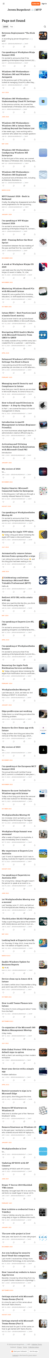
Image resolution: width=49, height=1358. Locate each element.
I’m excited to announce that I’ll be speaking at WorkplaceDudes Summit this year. (18, 653)
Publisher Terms (37, 1344)
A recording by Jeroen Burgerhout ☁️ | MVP (17, 40)
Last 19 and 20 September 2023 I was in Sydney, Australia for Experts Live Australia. (19, 857)
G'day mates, (7, 1033)
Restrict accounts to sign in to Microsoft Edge (16, 1092)
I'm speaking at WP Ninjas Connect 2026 (15, 222)
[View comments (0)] (13, 46)
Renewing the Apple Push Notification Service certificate (17, 666)
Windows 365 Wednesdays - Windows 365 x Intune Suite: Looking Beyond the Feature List (18, 126)
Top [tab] (11, 27)
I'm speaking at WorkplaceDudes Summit (18, 647)
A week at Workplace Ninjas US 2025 (18, 265)
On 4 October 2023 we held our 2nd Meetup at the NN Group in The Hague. (17, 819)
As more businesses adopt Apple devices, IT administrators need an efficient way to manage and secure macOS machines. (19, 431)
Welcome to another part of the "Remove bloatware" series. (18, 1114)
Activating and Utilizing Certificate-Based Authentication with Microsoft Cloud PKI (18, 447)
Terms (25, 1347)
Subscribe (35, 4)
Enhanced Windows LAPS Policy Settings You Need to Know (18, 360)
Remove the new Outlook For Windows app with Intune (16, 792)
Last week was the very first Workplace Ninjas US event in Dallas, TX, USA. (17, 271)
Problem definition (9, 1074)
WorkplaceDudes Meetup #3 (16, 689)
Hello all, (5, 586)
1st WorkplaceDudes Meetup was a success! (18, 900)
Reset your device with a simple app (18, 1070)
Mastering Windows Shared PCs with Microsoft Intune (18, 290)
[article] (24, 40)
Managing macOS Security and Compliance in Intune (17, 384)
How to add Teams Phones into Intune (17, 1004)
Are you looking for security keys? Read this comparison (16, 1254)
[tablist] (8, 26)
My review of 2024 (11, 469)
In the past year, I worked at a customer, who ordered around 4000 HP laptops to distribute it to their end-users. (18, 1131)
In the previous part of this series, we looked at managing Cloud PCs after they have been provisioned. (18, 81)
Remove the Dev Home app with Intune (18, 729)
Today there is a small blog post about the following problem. (18, 715)
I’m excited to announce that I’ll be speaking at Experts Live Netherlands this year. (18, 628)
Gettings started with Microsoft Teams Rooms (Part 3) (17, 1322)
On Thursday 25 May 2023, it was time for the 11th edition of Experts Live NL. (18, 944)
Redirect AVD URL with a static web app (17, 598)
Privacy (19, 1347)
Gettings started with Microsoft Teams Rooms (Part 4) (17, 1297)
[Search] (45, 26)
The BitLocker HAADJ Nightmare (18, 918)
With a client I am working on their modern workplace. (19, 1056)
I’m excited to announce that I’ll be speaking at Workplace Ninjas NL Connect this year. (18, 227)
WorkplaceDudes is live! (14, 1148)
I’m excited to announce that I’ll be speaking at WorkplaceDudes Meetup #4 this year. (18, 519)
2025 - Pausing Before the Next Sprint (17, 241)
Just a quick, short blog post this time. (16, 1096)
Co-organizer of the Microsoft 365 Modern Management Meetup (18, 1028)
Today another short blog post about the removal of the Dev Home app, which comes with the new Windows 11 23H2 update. (18, 734)
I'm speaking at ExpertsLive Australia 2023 (16, 876)
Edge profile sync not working (17, 711)
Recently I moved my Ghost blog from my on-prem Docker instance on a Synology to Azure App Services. (18, 1279)
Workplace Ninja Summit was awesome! (17, 832)
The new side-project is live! (16, 1233)
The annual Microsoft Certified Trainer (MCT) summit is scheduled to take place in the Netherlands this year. (18, 773)
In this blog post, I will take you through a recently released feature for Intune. (18, 495)
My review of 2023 (11, 747)
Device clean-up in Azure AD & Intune (17, 980)
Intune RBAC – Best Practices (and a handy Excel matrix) (19, 314)
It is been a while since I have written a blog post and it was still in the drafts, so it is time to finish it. (19, 985)
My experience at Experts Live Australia (17, 852)
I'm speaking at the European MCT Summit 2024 (19, 767)
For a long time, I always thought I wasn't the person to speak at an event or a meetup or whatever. (18, 882)
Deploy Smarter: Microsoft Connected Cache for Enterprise (17, 489)
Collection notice (33, 1347)
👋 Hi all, (5, 967)
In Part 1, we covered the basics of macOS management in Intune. (18, 409)
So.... (4, 472)
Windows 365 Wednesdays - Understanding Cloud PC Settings (18, 100)
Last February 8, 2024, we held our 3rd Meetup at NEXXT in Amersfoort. (17, 693)
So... (3, 1151)
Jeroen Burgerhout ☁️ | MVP (18, 44)
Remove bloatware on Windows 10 (19, 1127)
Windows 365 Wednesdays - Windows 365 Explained (16, 173)
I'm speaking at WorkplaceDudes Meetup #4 (18, 513)
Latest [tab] (5, 27)
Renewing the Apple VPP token (17, 531)
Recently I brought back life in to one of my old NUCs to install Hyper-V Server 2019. (19, 1192)
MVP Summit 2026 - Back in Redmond (16, 197)
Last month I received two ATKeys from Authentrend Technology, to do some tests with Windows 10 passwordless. (18, 1259)
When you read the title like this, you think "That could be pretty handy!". (18, 604)
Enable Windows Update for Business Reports (16, 963)
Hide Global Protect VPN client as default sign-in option (18, 1050)
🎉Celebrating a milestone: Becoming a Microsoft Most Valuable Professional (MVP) (16, 580)
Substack (15, 1355)
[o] (43, 36)
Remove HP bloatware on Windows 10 (14, 1109)
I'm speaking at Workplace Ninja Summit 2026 (18, 53)
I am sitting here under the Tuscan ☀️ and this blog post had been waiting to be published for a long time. (18, 560)
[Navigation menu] (3, 3)
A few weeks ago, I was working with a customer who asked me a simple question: (19, 132)
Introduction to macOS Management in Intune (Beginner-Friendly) (19, 425)
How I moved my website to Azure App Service (19, 1273)
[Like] (3, 46)
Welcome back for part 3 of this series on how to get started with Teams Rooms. (18, 1327)
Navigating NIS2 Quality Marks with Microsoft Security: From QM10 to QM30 (18, 335)
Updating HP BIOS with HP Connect (15, 1164)
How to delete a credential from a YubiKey (18, 1210)
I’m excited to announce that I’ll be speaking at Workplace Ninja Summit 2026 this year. (18, 59)
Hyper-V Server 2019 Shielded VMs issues (17, 1186)
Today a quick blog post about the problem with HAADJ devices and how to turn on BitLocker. (19, 923)
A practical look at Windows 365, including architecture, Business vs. (18, 179)
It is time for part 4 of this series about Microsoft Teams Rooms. (17, 1303)
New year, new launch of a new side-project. (19, 1236)
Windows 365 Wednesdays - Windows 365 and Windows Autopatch (16, 74)
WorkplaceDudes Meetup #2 (16, 815)
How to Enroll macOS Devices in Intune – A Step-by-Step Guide (18, 404)
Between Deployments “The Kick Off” (18, 34)
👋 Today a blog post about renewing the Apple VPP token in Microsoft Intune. (18, 536)
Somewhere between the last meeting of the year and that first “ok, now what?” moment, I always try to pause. (18, 246)
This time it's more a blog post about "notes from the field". (19, 1010)
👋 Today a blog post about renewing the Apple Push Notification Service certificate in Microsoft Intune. (18, 672)
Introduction (7, 452)
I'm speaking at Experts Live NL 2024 (18, 623)
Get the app (34, 1351)
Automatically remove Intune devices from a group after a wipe (18, 554)
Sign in (44, 4)
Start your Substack (20, 1351)
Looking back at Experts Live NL (18, 940)
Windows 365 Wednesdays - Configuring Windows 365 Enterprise (16, 153)
